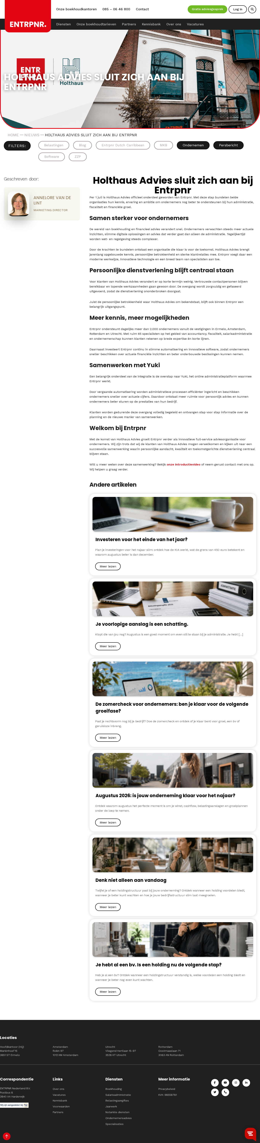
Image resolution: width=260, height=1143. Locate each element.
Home (13, 135)
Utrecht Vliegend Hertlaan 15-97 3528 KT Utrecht (120, 1050)
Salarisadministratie (118, 1094)
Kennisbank (151, 24)
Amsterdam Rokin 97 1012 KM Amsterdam (65, 1050)
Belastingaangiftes (117, 1100)
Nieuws (31, 135)
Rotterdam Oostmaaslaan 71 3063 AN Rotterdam (171, 1050)
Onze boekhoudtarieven (96, 24)
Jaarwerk (111, 1106)
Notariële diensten (117, 1112)
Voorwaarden (61, 1106)
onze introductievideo (183, 464)
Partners (129, 24)
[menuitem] (63, 24)
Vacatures (195, 24)
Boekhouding (113, 1088)
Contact (142, 9)
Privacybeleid (166, 1088)
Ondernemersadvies (118, 1118)
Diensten (63, 24)
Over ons (173, 24)
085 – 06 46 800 (116, 9)
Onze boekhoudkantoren (76, 9)
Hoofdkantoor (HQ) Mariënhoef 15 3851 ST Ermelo (12, 1050)
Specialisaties (114, 1123)
